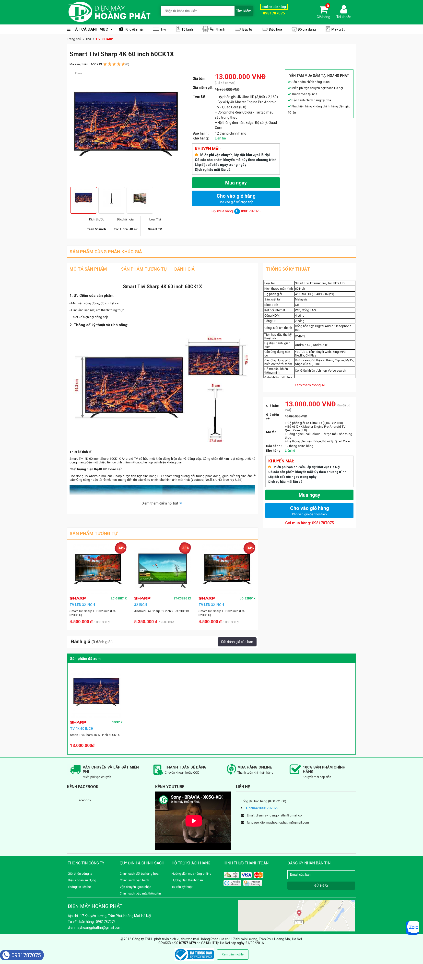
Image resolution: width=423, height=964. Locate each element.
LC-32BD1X (183, 598)
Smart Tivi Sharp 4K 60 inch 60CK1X (95, 735)
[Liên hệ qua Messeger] (412, 928)
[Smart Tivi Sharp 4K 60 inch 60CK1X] (96, 693)
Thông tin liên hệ (79, 887)
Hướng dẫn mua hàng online (191, 873)
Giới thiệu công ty (80, 873)
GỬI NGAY (321, 885)
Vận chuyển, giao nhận (135, 887)
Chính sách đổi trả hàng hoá (139, 873)
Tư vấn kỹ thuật (182, 887)
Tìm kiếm (243, 11)
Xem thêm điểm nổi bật (160, 503)
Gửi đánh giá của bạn (237, 642)
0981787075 (26, 955)
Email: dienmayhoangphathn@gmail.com (276, 815)
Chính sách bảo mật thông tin (140, 893)
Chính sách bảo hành (134, 880)
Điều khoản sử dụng (82, 880)
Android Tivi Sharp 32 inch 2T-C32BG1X (97, 611)
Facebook (84, 800)
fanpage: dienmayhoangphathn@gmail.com (278, 822)
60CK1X (117, 722)
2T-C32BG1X (118, 598)
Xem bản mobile (233, 954)
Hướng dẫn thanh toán (187, 880)
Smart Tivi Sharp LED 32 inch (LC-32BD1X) (157, 613)
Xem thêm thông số (309, 385)
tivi (109, 462)
